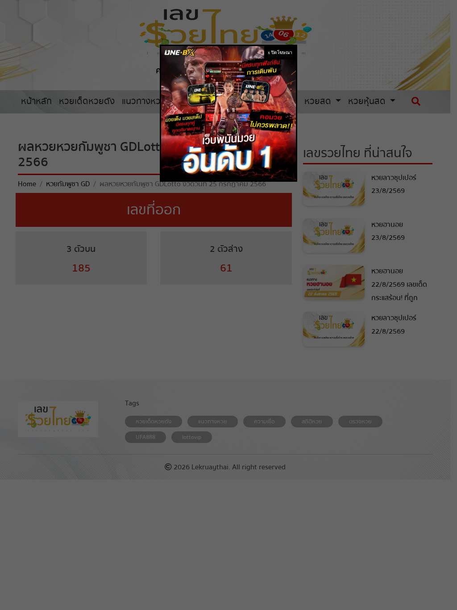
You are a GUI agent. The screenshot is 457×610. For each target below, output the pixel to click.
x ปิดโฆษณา (280, 52)
